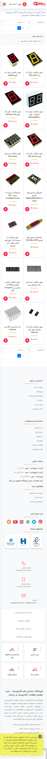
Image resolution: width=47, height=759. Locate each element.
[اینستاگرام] (40, 521)
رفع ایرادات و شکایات (24, 637)
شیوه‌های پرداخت (36, 501)
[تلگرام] (34, 521)
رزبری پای (39, 432)
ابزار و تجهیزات (37, 449)
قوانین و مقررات (23, 621)
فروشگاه (39, 392)
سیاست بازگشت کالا (23, 629)
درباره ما (40, 400)
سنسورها (39, 436)
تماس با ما (39, 404)
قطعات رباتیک (37, 445)
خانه (43, 12)
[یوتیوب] (15, 521)
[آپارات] (21, 521)
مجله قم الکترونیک (35, 396)
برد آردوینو (39, 428)
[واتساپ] (27, 521)
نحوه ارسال (39, 497)
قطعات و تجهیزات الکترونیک (29, 12)
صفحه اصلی (38, 387)
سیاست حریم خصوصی (23, 612)
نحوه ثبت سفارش (36, 493)
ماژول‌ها (40, 441)
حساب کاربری (38, 409)
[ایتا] (9, 521)
